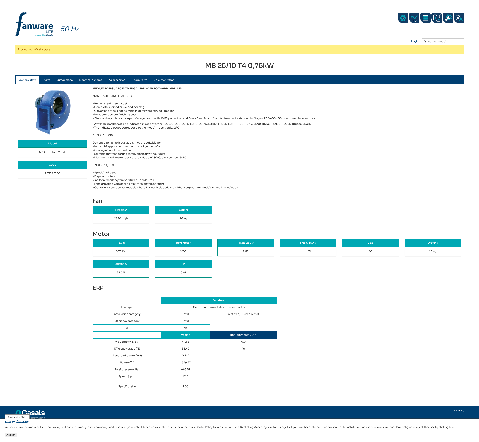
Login (414, 41)
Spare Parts (139, 80)
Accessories (117, 80)
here (451, 427)
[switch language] (459, 18)
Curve (46, 80)
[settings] (448, 18)
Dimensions (65, 80)
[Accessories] (425, 18)
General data (27, 80)
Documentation (164, 80)
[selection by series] (403, 18)
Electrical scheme (91, 80)
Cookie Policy (204, 427)
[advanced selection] (414, 18)
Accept (11, 434)
